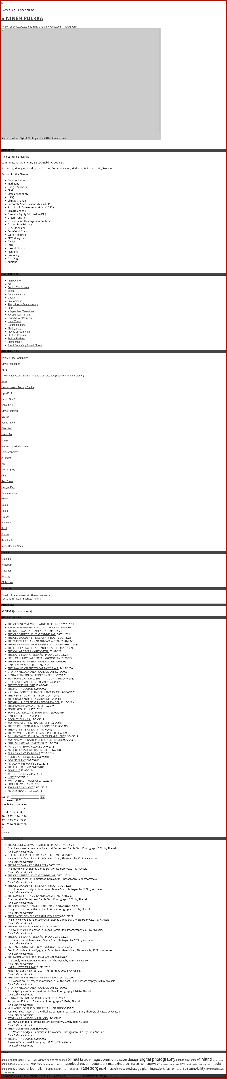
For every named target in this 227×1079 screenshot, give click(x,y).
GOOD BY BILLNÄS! (19, 719)
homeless (25, 1064)
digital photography (157, 1059)
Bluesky (5, 576)
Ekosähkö (6, 428)
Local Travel (14, 321)
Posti (4, 528)
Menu (4, 6)
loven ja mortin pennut (194, 1064)
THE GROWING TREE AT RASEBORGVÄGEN (34, 702)
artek (42, 1059)
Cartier (5, 416)
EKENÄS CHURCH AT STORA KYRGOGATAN (34, 658)
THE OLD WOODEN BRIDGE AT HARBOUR (32, 637)
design (133, 1059)
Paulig (4, 510)
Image (4, 440)
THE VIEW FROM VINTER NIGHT (27, 695)
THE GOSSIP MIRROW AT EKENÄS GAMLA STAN (36, 644)
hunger (46, 1064)
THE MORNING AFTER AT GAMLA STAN (31, 661)
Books (11, 291)
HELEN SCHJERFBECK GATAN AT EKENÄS (33, 627)
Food (10, 308)
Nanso (5, 516)
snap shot (124, 1069)
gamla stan (218, 1060)
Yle (3, 463)
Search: (5, 796)
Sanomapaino (9, 493)
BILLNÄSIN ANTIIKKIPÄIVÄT (24, 753)
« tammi (5, 832)
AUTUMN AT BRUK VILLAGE (24, 746)
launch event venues (170, 1064)
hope (33, 1063)
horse (39, 1064)
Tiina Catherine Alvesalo (46, 26)
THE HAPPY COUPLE (20, 689)
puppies (65, 1069)
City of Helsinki (9, 411)
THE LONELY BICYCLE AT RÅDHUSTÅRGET (34, 648)
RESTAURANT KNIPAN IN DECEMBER (30, 675)
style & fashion (165, 1068)
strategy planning (142, 1068)
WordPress (73, 1076)
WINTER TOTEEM (18, 774)
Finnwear (6, 522)
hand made (7, 1063)
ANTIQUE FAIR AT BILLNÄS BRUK (27, 750)
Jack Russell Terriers (19, 314)
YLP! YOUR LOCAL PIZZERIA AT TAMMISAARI (34, 678)
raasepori (74, 1068)
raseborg (90, 1068)
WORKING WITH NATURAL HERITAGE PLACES (35, 740)
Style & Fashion (16, 338)
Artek (4, 381)
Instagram (6, 564)
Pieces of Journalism (19, 331)
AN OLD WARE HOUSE (21, 763)
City (3, 475)
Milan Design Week (12, 546)
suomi (179, 1069)
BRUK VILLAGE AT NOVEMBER (26, 743)
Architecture (14, 280)
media (216, 1063)
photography (8, 1068)
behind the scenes (57, 1059)
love (182, 1063)
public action (53, 1068)
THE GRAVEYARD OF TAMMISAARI (28, 699)
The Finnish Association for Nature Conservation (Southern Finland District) (42, 375)
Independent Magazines (21, 311)
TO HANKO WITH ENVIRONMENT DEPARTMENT (36, 736)
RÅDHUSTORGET (18, 716)
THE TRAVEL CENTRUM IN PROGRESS (31, 726)
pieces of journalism (30, 1068)
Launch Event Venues (20, 318)
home (17, 1064)
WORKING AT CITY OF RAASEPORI (28, 723)
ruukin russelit (108, 1068)
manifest (207, 1064)
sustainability (194, 1068)
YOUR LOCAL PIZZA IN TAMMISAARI (29, 712)
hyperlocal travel (76, 1063)
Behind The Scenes (18, 287)
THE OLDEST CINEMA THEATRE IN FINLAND (34, 624)
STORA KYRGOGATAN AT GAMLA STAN (31, 672)
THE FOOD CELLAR (19, 767)
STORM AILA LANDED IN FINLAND (28, 682)
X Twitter (6, 570)
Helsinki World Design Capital (17, 387)
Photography (70, 26)
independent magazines (106, 1063)
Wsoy (4, 499)
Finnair (5, 534)
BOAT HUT (14, 770)
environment (192, 1059)
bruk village (90, 1059)
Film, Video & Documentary (23, 304)
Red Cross (7, 481)
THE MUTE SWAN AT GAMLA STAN (28, 631)
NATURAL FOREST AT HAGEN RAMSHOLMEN (35, 692)
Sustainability (15, 342)
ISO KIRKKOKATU (18, 709)
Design (11, 297)
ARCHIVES (7, 611)
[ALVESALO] (2, 3)
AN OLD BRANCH (18, 791)
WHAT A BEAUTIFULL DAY (23, 780)
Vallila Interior (8, 422)
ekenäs (180, 1059)
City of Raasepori (10, 364)
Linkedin (6, 559)
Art (9, 284)
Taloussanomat (9, 452)
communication (114, 1059)
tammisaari (212, 1068)
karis (157, 1064)
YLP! (4, 369)
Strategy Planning (17, 335)
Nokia (4, 505)
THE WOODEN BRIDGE (21, 685)
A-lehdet (6, 458)
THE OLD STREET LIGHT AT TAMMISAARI (32, 634)
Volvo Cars (7, 405)
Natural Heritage (17, 325)
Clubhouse (7, 582)
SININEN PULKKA (22, 18)
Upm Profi (6, 393)
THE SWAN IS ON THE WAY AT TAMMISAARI (33, 668)
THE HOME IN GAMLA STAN (24, 706)
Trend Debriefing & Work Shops (25, 345)
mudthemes (115, 1076)
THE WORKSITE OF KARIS (23, 729)
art (36, 1059)
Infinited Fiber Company (14, 358)
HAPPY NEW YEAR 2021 (22, 665)
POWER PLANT (17, 760)
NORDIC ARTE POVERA (22, 757)
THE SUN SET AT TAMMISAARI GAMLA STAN (34, 641)
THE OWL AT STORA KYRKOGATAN (28, 651)
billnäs (73, 1059)
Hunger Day (8, 487)
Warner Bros (8, 469)
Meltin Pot (6, 434)
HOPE (11, 777)
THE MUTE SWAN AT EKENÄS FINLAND (31, 654)
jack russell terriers (138, 1063)
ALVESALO (16, 838)
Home (4, 10)
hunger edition (57, 1064)
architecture (29, 1060)
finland (205, 1059)
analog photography (12, 1059)
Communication (16, 294)
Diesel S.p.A (8, 399)
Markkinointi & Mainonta (14, 446)
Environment (14, 301)
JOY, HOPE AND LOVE (21, 787)
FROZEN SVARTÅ (18, 784)
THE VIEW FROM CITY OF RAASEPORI (30, 733)
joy (153, 1063)
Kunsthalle (7, 540)
